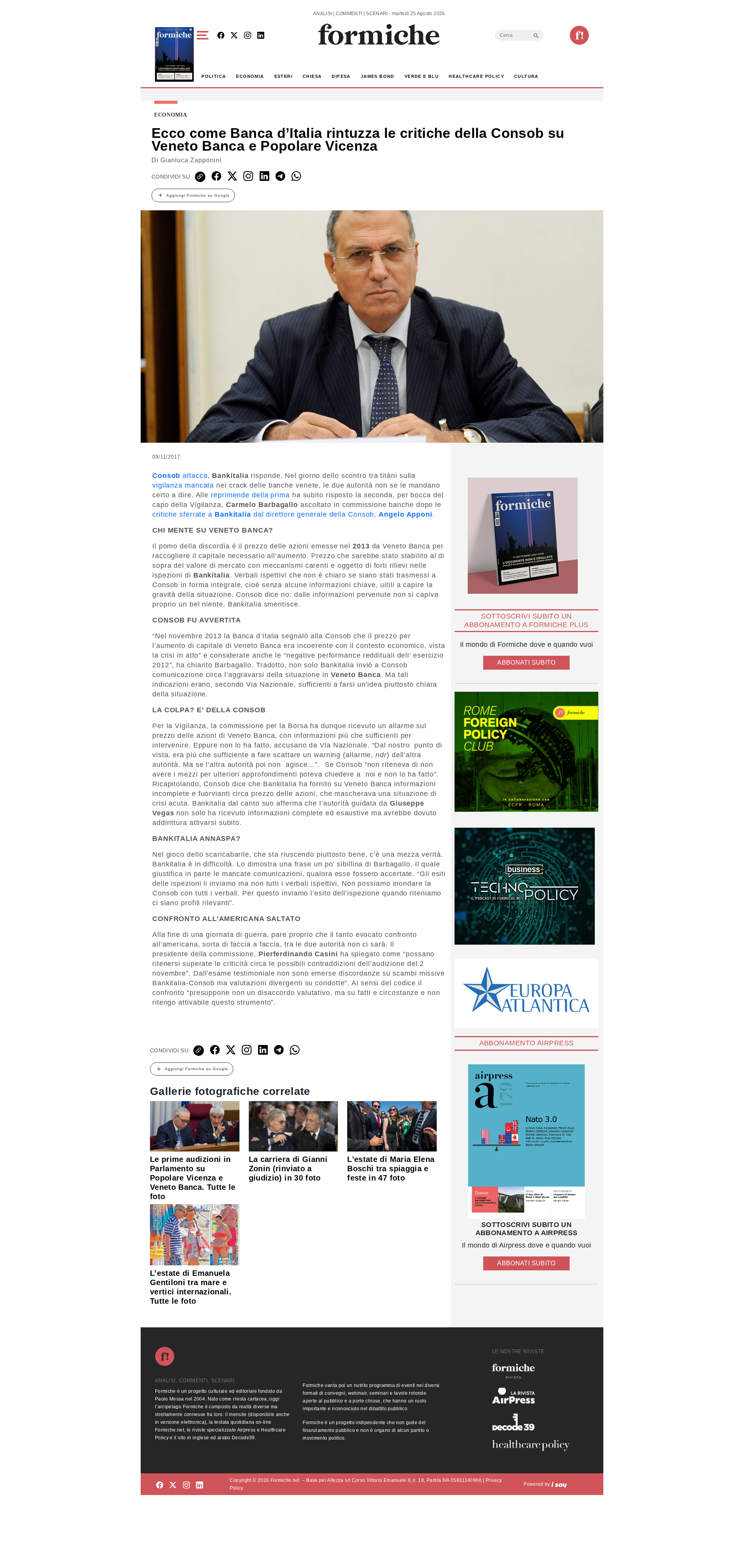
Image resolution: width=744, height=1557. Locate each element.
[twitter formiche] (172, 1485)
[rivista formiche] (526, 1141)
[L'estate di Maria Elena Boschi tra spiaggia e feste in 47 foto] (392, 1126)
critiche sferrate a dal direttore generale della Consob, (292, 514)
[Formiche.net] (579, 35)
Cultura (526, 76)
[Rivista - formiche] (534, 1371)
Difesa (341, 76)
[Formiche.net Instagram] (247, 36)
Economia (250, 76)
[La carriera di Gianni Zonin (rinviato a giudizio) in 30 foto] (293, 1126)
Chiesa (312, 76)
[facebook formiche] (159, 1485)
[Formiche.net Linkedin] (260, 36)
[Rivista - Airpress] (534, 1396)
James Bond (377, 76)
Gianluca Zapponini (191, 160)
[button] (204, 54)
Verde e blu (422, 76)
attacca (180, 475)
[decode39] (534, 1422)
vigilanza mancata (183, 485)
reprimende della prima (250, 495)
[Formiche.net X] (234, 36)
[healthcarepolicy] (534, 1445)
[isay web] (559, 1484)
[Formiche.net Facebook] (220, 36)
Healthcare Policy (476, 76)
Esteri (283, 76)
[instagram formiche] (186, 1485)
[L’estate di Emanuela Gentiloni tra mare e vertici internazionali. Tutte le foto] (194, 1234)
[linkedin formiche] (199, 1485)
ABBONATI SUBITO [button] (526, 662)
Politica (214, 76)
